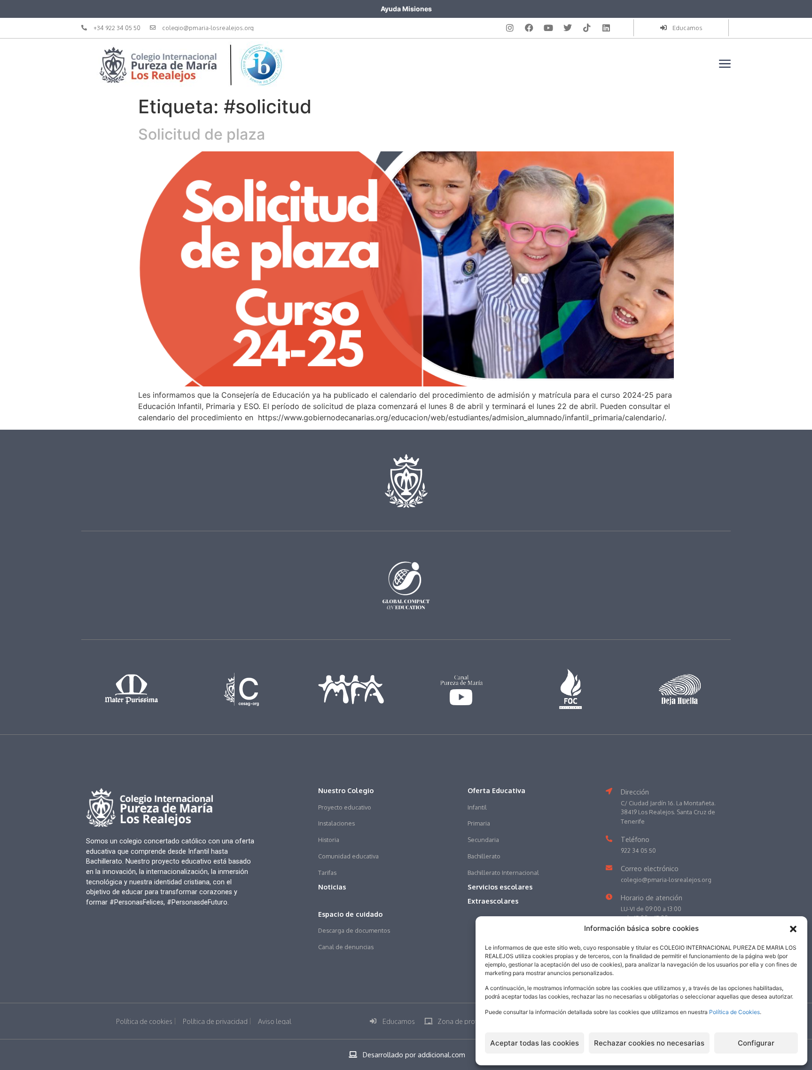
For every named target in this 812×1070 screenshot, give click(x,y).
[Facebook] (529, 27)
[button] (793, 929)
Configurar (756, 1043)
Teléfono (635, 839)
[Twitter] (567, 27)
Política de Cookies (734, 1011)
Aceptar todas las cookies (534, 1043)
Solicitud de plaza (201, 134)
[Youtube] (548, 27)
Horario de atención (651, 897)
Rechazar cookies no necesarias (649, 1043)
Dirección (635, 791)
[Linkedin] (606, 27)
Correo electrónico (650, 868)
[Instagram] (509, 27)
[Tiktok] (586, 27)
